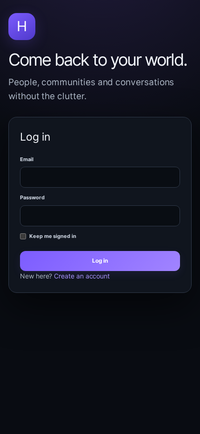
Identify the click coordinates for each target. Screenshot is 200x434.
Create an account (82, 276)
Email (26, 159)
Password (32, 197)
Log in (100, 260)
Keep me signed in (52, 236)
